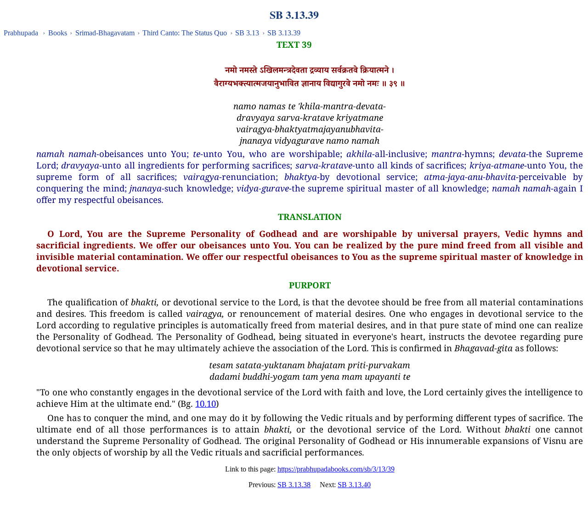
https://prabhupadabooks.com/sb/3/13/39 (336, 469)
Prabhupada (21, 33)
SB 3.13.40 (354, 485)
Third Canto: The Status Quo (184, 33)
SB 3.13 (247, 33)
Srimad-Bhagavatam (105, 33)
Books (57, 33)
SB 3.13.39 (283, 33)
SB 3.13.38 (294, 485)
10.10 (205, 403)
